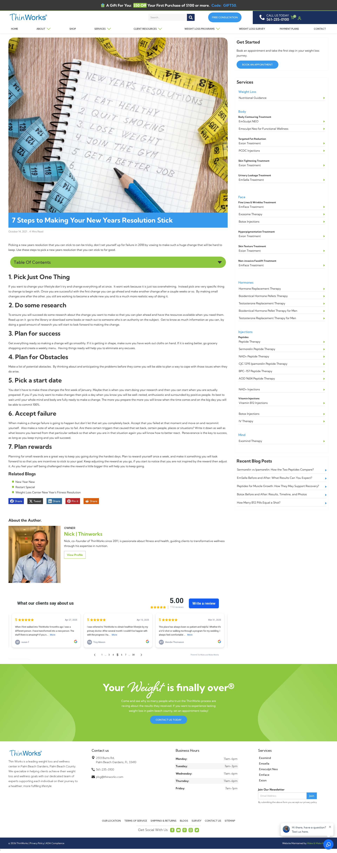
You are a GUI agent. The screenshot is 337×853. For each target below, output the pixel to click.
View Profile (75, 555)
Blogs (184, 820)
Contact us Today (168, 719)
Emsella (264, 763)
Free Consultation (225, 17)
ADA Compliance (55, 843)
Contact (320, 28)
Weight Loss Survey (252, 28)
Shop (73, 28)
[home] (35, 17)
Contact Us (213, 820)
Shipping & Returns (163, 820)
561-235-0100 (105, 769)
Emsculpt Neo (268, 769)
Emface (264, 774)
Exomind (265, 758)
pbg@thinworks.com (109, 777)
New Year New (25, 482)
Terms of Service (135, 820)
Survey (196, 820)
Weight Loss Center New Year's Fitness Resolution (48, 492)
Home (14, 28)
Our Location (111, 820)
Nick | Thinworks (83, 534)
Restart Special (25, 487)
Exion (263, 780)
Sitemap (230, 820)
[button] (42, 29)
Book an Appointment (257, 64)
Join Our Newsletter (271, 789)
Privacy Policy (37, 843)
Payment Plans (289, 28)
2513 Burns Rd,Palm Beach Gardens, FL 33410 (116, 760)
